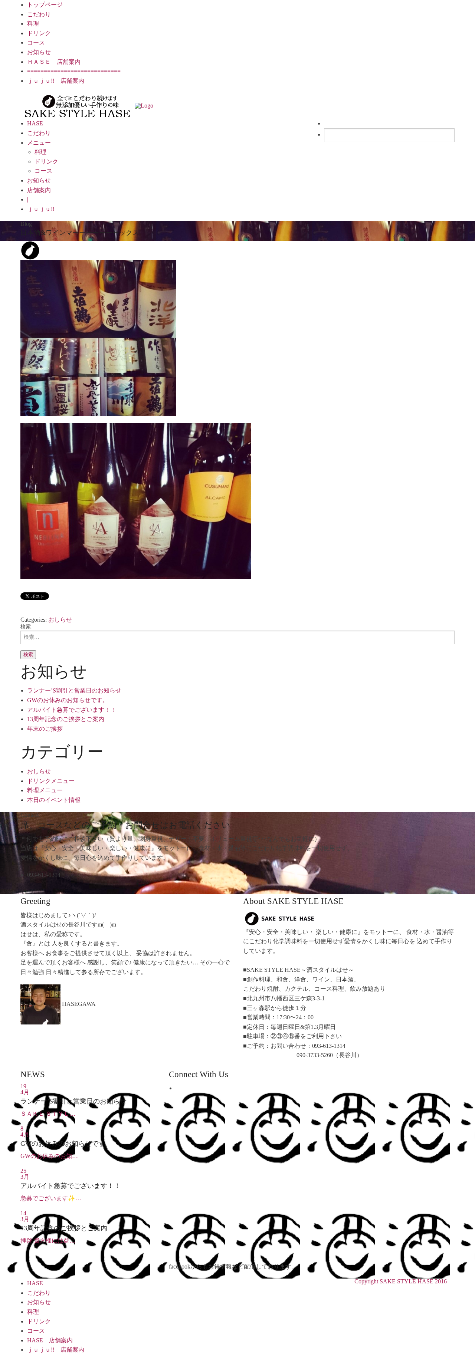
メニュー (39, 142)
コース (36, 42)
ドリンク (39, 33)
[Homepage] (77, 105)
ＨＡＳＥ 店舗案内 (54, 62)
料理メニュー (45, 790)
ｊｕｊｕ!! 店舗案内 (55, 81)
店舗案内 (39, 190)
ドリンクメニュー (51, 781)
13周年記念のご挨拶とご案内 (65, 719)
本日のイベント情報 (54, 800)
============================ (74, 71)
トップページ (45, 4)
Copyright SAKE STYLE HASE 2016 (400, 1281)
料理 (33, 23)
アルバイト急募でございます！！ (71, 710)
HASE (35, 123)
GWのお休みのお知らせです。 (67, 700)
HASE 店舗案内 (50, 1340)
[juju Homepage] (144, 105)
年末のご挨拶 (45, 729)
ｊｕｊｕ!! (41, 209)
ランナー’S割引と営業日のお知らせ (74, 690)
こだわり (39, 14)
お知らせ (39, 52)
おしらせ (60, 619)
